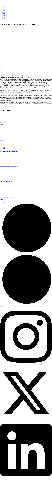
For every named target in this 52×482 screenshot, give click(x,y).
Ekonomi (4, 162)
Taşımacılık (3, 13)
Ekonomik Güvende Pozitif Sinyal (7, 122)
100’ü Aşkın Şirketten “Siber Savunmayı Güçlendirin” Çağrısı (13, 138)
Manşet (4, 119)
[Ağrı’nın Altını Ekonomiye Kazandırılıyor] (26, 157)
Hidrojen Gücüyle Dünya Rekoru (7, 197)
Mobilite (4, 14)
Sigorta (2, 11)
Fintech (3, 9)
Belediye (3, 20)
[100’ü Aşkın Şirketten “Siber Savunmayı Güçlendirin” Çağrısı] (26, 130)
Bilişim (4, 10)
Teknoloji (4, 135)
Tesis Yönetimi (3, 18)
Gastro (4, 17)
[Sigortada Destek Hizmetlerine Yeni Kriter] (26, 144)
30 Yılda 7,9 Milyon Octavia (6, 181)
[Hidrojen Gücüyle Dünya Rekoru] (26, 188)
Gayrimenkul (5, 19)
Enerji (2, 12)
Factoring (4, 8)
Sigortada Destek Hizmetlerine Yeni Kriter (9, 151)
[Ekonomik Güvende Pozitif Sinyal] (26, 115)
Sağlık (4, 6)
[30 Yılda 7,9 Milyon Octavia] (26, 173)
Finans (2, 7)
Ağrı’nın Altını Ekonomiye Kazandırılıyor (9, 166)
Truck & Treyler (5, 15)
